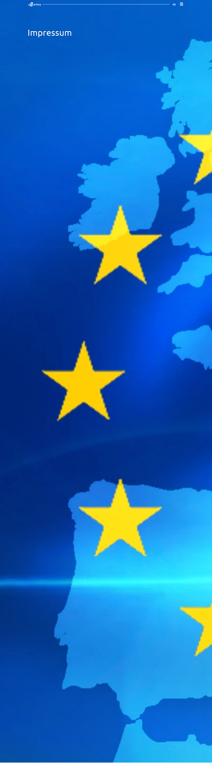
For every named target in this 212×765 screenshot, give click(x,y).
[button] (182, 4)
